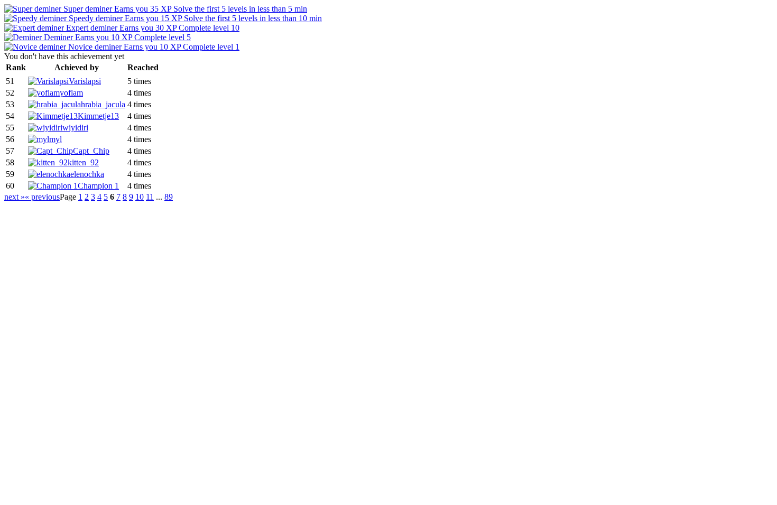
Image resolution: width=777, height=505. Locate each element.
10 (139, 196)
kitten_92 (83, 162)
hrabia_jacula (103, 104)
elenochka (87, 174)
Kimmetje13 (98, 115)
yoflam (71, 92)
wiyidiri (75, 127)
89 (168, 196)
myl (55, 139)
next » (14, 196)
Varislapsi (85, 81)
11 (150, 196)
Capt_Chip (91, 150)
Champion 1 (98, 185)
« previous (42, 196)
